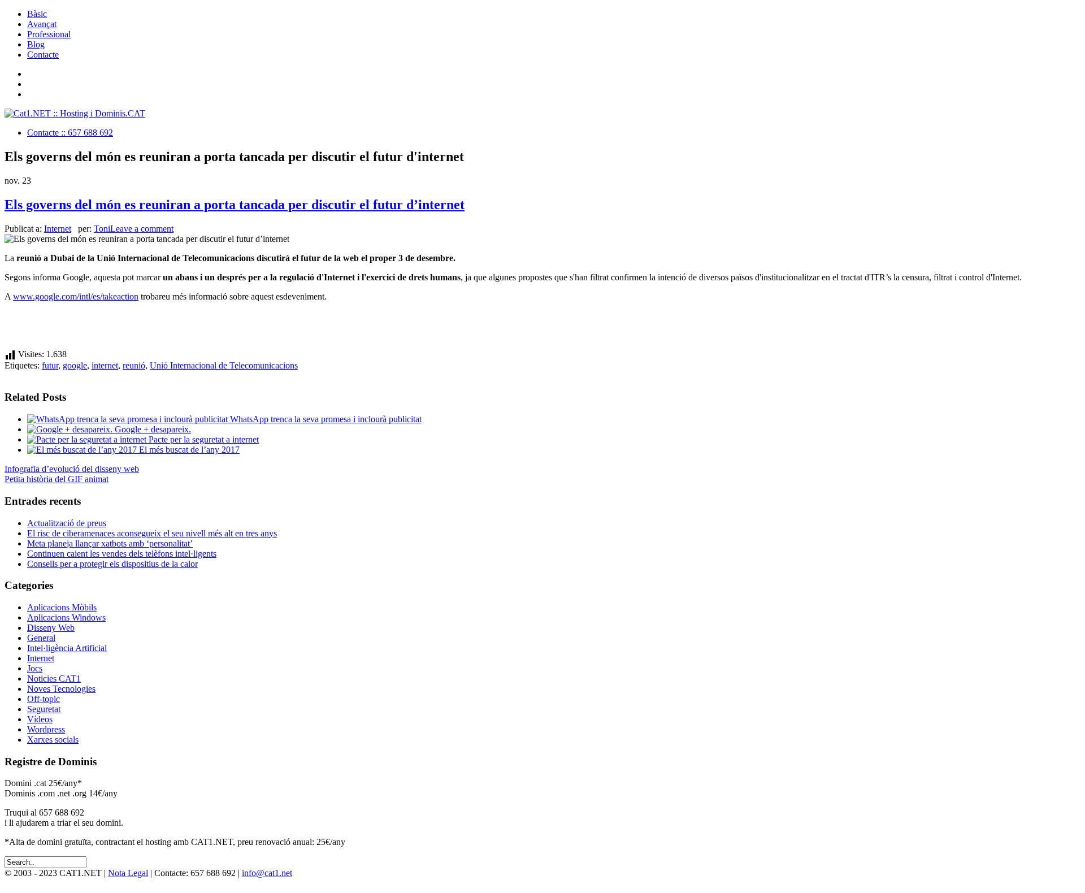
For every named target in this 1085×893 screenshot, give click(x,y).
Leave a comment (141, 228)
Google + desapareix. (153, 429)
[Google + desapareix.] (71, 429)
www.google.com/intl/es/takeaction (75, 296)
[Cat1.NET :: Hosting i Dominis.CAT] (75, 113)
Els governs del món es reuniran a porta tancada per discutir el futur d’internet (235, 204)
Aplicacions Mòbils (62, 607)
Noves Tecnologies (61, 688)
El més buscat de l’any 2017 (189, 449)
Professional (49, 34)
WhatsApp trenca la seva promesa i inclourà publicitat (326, 419)
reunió (134, 365)
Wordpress (46, 729)
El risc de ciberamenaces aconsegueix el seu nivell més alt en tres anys (152, 533)
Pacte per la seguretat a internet (204, 439)
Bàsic (37, 14)
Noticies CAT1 (54, 678)
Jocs (34, 668)
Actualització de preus (66, 523)
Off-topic (43, 699)
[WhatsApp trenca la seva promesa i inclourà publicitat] (128, 419)
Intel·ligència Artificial (67, 648)
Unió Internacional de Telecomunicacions (224, 365)
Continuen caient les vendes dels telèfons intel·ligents (121, 553)
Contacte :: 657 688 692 (70, 132)
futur (50, 365)
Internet (57, 228)
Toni (102, 228)
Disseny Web (51, 627)
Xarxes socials (53, 739)
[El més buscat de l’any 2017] (83, 449)
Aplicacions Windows (66, 617)
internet (105, 365)
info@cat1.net (267, 873)
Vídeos (40, 719)
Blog (36, 44)
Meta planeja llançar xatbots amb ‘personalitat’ (110, 543)
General (41, 638)
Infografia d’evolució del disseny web (72, 469)
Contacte (43, 54)
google (75, 365)
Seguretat (43, 709)
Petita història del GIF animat (56, 479)
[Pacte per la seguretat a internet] (88, 439)
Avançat (42, 24)
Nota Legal (128, 873)
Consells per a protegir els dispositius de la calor (112, 564)
